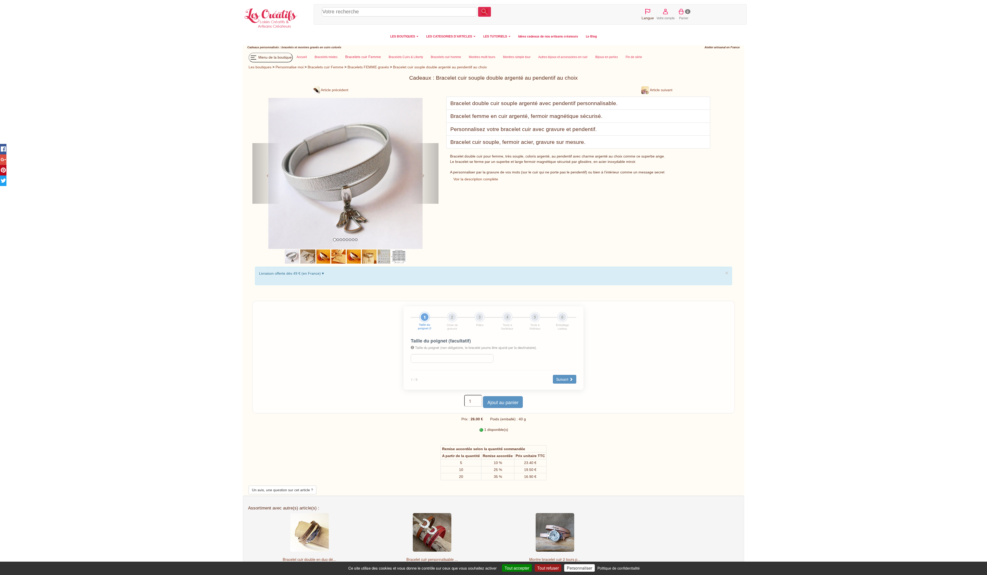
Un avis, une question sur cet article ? (282, 490)
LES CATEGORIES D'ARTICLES (449, 36)
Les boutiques (260, 67)
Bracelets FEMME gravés (368, 67)
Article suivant (660, 90)
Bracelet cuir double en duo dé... (309, 559)
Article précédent (334, 90)
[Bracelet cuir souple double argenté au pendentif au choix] (292, 256)
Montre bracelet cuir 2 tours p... (554, 559)
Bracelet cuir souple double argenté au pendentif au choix (440, 67)
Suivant (562, 379)
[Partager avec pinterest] (3, 170)
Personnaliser (579, 568)
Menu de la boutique (274, 57)
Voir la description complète (475, 179)
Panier (684, 14)
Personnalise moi (290, 67)
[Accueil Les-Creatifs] (277, 17)
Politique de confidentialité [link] (618, 568)
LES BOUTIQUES (403, 36)
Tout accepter (517, 568)
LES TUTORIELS (495, 36)
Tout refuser (548, 568)
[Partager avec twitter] (3, 180)
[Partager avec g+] (3, 159)
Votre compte (665, 18)
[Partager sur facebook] (3, 149)
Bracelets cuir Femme (325, 67)
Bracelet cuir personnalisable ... (432, 559)
